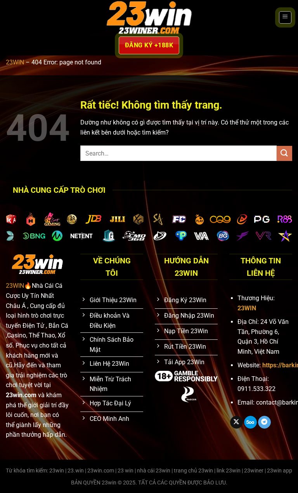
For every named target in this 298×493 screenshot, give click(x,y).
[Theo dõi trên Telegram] (264, 422)
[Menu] (285, 17)
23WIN (15, 62)
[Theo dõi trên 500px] (250, 422)
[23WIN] (149, 17)
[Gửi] (284, 153)
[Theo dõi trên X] (236, 422)
